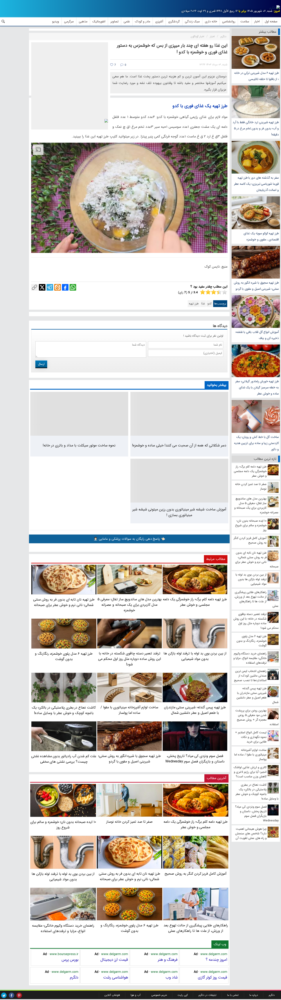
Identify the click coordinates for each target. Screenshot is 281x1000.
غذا (203, 303)
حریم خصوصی (159, 995)
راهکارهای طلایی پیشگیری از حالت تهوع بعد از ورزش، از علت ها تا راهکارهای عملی (196, 928)
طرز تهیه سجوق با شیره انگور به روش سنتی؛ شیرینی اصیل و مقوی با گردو (256, 285)
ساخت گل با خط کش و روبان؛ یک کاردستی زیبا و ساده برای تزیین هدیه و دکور (256, 443)
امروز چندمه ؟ (216, 960)
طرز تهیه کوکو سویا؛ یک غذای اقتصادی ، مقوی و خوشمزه (261, 236)
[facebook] (11, 995)
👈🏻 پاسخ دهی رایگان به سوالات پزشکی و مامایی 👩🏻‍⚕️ (129, 539)
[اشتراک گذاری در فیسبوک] (65, 287)
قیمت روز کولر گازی (212, 977)
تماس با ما (233, 995)
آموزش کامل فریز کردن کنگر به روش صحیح (196, 873)
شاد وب (172, 977)
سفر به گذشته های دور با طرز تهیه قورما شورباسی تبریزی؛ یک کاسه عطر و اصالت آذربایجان (256, 183)
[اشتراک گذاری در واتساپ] (73, 287)
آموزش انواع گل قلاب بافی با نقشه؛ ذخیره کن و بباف (257, 335)
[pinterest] (19, 995)
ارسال (41, 364)
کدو (209, 303)
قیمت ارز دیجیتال (114, 960)
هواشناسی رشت (115, 977)
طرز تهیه (194, 303)
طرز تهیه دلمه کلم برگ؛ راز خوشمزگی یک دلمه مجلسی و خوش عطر (196, 824)
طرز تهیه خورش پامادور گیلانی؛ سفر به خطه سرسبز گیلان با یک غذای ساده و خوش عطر (257, 387)
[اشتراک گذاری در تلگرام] (50, 287)
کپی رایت (183, 995)
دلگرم (74, 977)
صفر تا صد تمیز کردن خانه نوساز (129, 821)
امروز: (276, 11)
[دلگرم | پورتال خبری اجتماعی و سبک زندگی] (274, 8)
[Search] (3, 21)
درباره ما (253, 995)
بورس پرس (69, 960)
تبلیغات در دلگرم (207, 995)
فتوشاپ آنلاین (112, 995)
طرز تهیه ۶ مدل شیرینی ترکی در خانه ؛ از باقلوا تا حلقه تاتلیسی (256, 76)
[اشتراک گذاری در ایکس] (42, 287)
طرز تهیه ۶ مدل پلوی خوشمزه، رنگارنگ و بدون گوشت (130, 928)
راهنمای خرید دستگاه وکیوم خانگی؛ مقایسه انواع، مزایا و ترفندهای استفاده (63, 928)
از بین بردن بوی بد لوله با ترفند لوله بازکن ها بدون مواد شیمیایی (63, 876)
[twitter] (4, 995)
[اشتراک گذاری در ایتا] (57, 287)
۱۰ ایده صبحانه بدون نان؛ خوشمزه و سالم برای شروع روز (63, 824)
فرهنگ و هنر (168, 960)
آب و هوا (135, 995)
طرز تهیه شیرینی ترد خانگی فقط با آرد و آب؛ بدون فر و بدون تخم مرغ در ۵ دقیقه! (256, 128)
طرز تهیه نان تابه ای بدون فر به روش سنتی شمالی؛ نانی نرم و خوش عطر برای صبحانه (129, 876)
